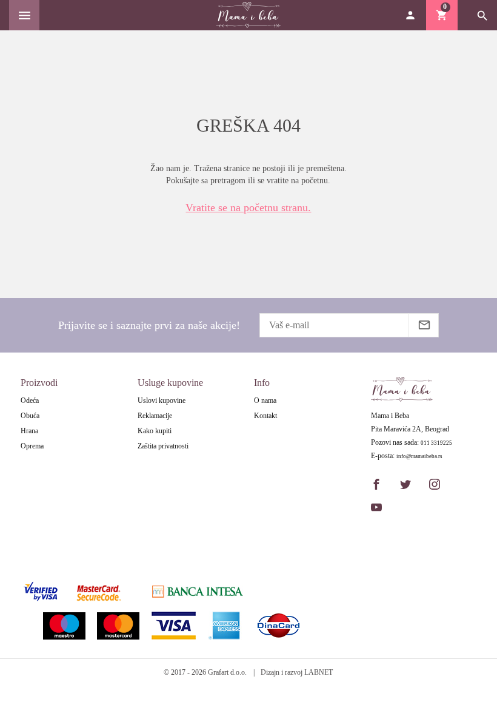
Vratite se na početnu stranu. (248, 207)
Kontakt (265, 415)
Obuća (30, 415)
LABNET (318, 672)
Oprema (32, 446)
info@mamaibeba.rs (419, 456)
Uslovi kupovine (161, 400)
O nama (265, 400)
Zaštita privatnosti (163, 446)
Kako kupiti (155, 431)
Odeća (30, 400)
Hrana (29, 431)
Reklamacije (155, 415)
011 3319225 (436, 443)
